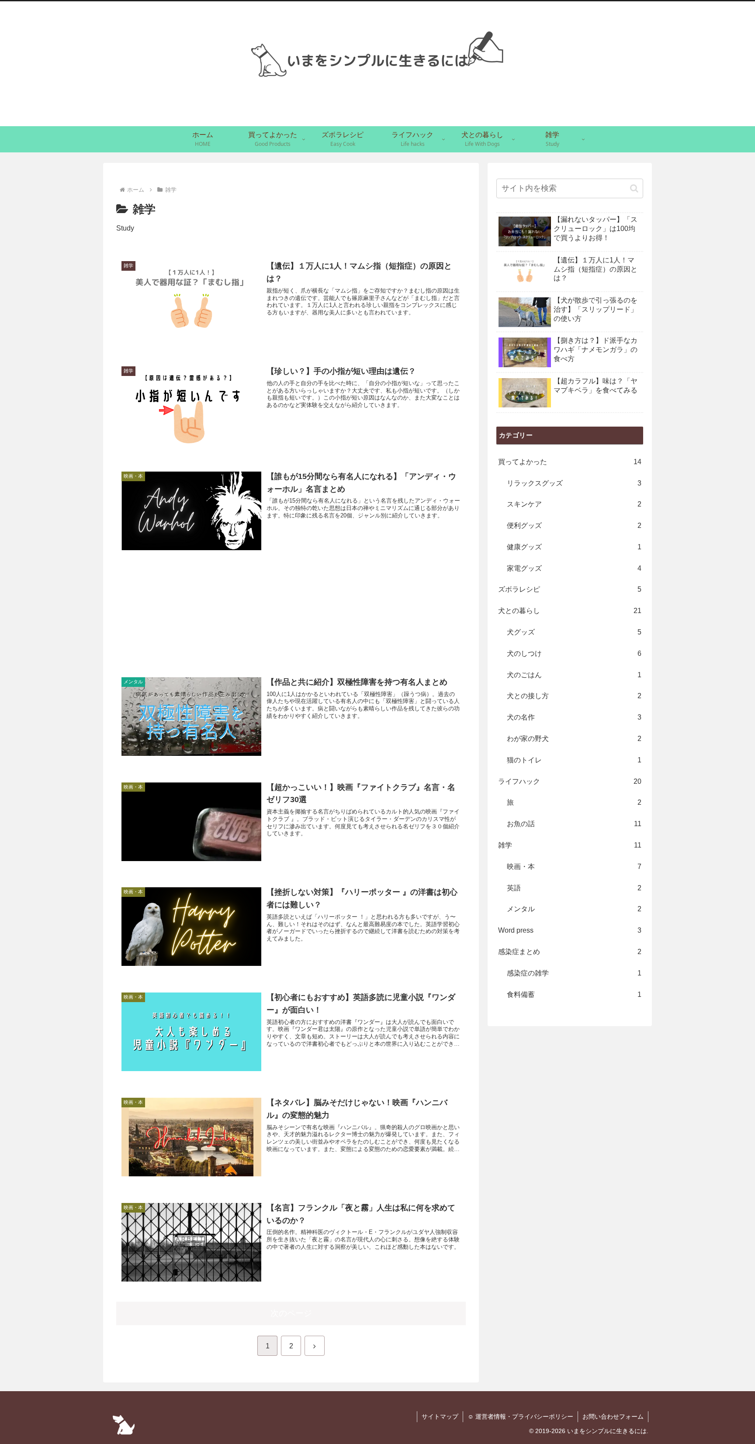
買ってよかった (569, 461)
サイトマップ (440, 1416)
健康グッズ (574, 547)
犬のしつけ (574, 653)
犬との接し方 (574, 696)
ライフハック (569, 781)
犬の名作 (574, 717)
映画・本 (574, 866)
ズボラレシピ (569, 589)
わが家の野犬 (574, 738)
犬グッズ (574, 632)
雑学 (569, 845)
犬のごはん (574, 675)
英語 (574, 888)
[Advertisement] (291, 614)
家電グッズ (574, 568)
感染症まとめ (569, 951)
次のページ (291, 1313)
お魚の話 (574, 823)
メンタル (574, 909)
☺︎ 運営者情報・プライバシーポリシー (520, 1416)
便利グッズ (574, 525)
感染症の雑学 (574, 973)
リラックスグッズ (574, 483)
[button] (634, 188)
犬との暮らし (569, 610)
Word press (569, 930)
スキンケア (574, 504)
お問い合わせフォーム (613, 1416)
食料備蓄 (574, 994)
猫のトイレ (574, 760)
